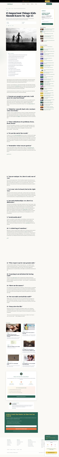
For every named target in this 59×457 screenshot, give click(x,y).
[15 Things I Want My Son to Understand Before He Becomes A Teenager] (13, 328)
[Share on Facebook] (7, 25)
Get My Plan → (47, 1)
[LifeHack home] (10, 4)
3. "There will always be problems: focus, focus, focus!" (16, 57)
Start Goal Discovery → (51, 452)
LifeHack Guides (9, 440)
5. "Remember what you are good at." (13, 60)
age (25, 231)
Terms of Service (41, 452)
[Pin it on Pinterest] (9, 25)
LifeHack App (18, 440)
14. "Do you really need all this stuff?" (13, 74)
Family (12, 8)
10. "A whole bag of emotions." (12, 68)
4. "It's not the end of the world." (12, 59)
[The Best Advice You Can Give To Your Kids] (29, 327)
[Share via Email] (13, 25)
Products (18, 439)
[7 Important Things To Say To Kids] (13, 342)
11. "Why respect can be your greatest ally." (14, 69)
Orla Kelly (14, 403)
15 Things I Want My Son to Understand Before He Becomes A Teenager (13, 335)
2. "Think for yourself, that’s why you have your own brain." (16, 56)
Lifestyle (9, 8)
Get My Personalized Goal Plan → (21, 396)
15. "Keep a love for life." (11, 75)
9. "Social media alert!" (11, 66)
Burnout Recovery (30, 440)
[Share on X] (11, 25)
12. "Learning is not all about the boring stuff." (14, 71)
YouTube (18, 449)
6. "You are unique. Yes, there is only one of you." (15, 62)
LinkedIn (21, 449)
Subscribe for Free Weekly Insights (21, 428)
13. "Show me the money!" (11, 72)
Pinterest (14, 449)
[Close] (50, 1)
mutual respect (25, 209)
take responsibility (18, 135)
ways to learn (15, 277)
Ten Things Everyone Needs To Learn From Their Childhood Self (28, 350)
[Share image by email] (34, 155)
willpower (19, 116)
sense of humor (31, 103)
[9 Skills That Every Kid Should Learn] (13, 358)
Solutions (29, 439)
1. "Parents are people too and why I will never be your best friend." (17, 54)
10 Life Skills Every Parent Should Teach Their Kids (28, 364)
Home (6, 8)
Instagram (11, 449)
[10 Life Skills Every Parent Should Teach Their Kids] (29, 358)
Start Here (8, 439)
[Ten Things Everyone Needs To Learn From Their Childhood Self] (29, 344)
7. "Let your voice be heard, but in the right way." (15, 63)
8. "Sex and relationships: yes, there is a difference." (15, 65)
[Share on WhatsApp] (33, 155)
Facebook (8, 449)
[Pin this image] (30, 155)
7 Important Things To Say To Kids (13, 346)
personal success (31, 147)
